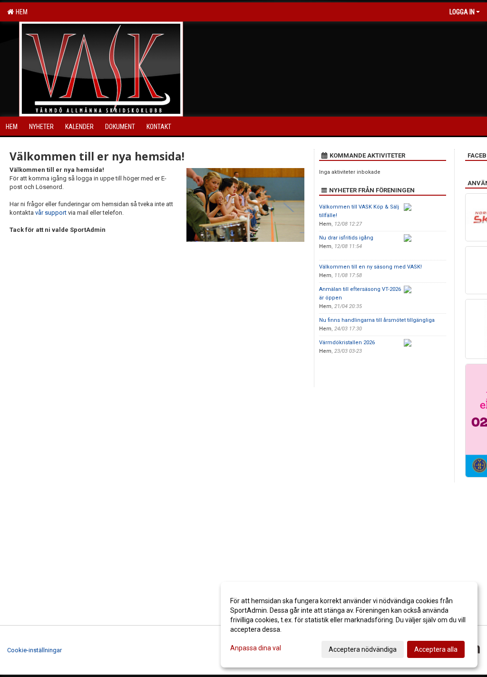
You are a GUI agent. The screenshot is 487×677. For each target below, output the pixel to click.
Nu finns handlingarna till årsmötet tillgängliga (377, 320)
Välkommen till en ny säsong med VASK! (370, 267)
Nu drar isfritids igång (346, 238)
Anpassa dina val (255, 648)
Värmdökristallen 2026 (347, 342)
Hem (20, 12)
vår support (51, 212)
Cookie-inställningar (34, 650)
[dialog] (349, 624)
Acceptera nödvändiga (363, 649)
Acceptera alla (436, 649)
